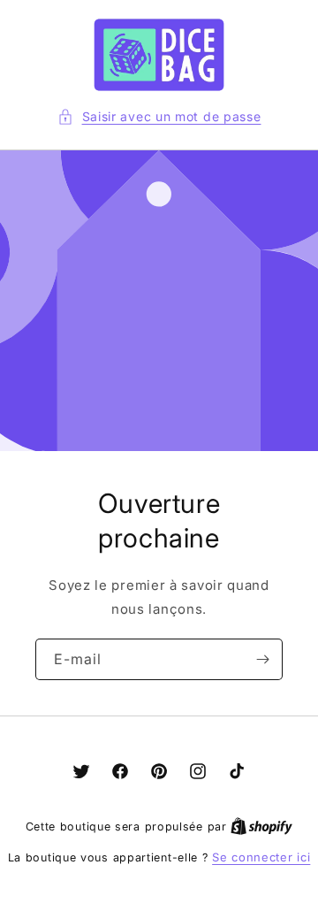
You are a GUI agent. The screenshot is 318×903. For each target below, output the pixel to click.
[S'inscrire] (262, 659)
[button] (159, 116)
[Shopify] (261, 826)
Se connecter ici (261, 857)
